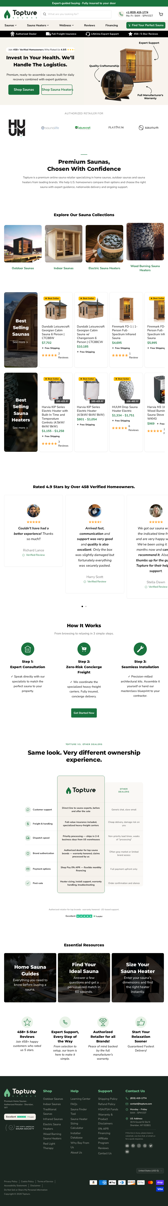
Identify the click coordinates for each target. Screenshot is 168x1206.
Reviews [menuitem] (89, 25)
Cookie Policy (27, 1181)
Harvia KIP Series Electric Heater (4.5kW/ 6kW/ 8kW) (91, 411)
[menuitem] (145, 25)
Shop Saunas (24, 89)
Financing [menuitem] (111, 25)
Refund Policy (106, 1104)
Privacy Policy (10, 1181)
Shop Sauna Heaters (57, 89)
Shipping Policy (107, 1099)
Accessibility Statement (15, 1185)
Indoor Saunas (52, 1104)
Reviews (103, 1148)
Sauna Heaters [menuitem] (36, 25)
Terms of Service (45, 1181)
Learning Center (80, 1099)
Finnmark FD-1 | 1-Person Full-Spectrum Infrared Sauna (124, 332)
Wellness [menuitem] (65, 25)
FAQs (74, 1104)
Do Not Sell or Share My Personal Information (25, 1189)
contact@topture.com (141, 1103)
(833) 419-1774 (138, 1098)
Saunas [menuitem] (9, 25)
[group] (84, 128)
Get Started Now (84, 713)
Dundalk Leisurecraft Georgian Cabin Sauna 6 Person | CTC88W (55, 332)
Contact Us (105, 1153)
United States (148, 1170)
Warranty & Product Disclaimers (105, 1119)
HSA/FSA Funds (108, 1109)
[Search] (44, 14)
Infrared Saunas (53, 1119)
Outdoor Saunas (53, 1099)
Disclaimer (35, 1185)
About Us (76, 1152)
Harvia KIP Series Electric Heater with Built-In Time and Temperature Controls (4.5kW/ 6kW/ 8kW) (55, 416)
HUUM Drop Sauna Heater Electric (125, 409)
